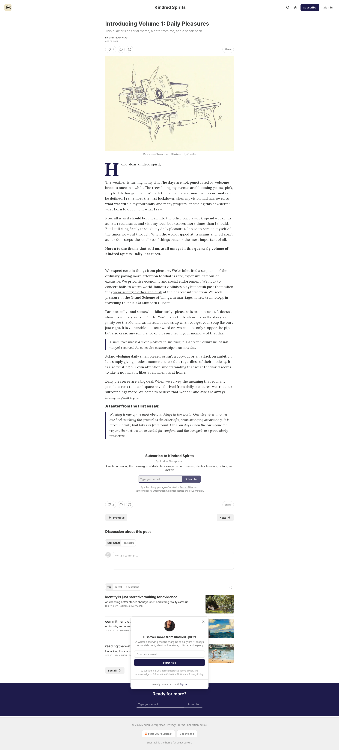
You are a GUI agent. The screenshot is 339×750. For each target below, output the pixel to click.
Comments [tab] (113, 543)
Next (222, 517)
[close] (203, 621)
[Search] (287, 7)
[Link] (100, 406)
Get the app (187, 733)
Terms (181, 725)
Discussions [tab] (132, 587)
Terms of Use (186, 670)
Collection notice (197, 725)
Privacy (171, 725)
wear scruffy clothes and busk (137, 292)
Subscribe (309, 7)
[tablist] (120, 542)
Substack (152, 742)
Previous (118, 517)
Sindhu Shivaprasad (116, 38)
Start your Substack (160, 733)
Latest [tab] (118, 587)
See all (112, 670)
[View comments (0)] (121, 49)
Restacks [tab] (128, 543)
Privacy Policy (196, 674)
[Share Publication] (295, 7)
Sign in (328, 7)
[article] (169, 604)
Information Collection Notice (168, 674)
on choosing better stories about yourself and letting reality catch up (146, 602)
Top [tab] (109, 587)
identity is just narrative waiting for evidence (141, 597)
